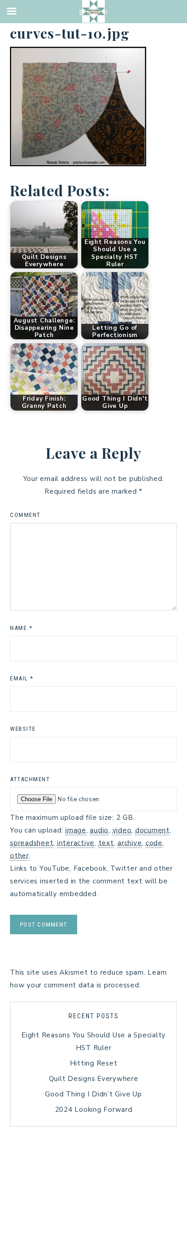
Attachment (30, 779)
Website (23, 728)
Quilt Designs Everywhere (93, 1078)
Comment (25, 514)
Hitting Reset (94, 1063)
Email (22, 678)
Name (21, 628)
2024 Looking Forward (94, 1109)
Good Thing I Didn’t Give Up (93, 1094)
